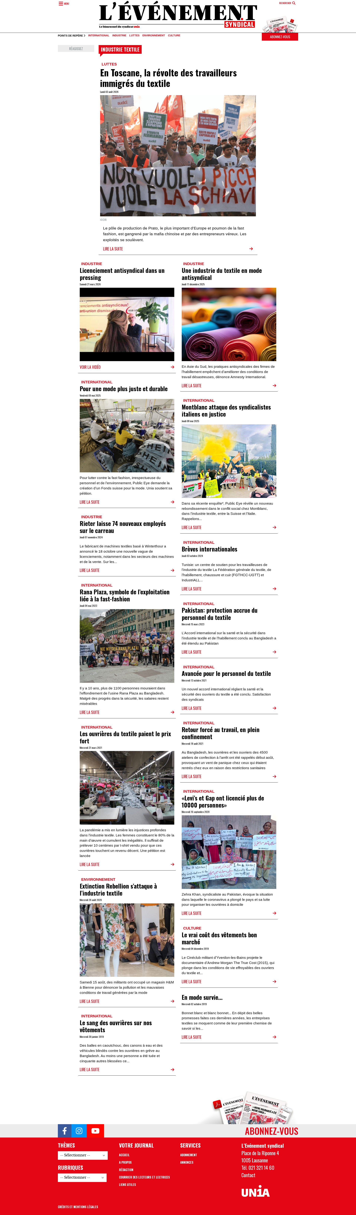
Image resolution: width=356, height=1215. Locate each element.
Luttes (134, 35)
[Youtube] (95, 1131)
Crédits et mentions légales (78, 1207)
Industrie (119, 35)
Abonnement (188, 1155)
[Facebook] (64, 1131)
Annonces (186, 1162)
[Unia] (255, 1191)
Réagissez (76, 48)
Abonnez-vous (280, 36)
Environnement (153, 35)
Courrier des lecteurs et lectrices (144, 1177)
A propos (125, 1162)
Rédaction (126, 1170)
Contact (248, 1175)
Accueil (124, 1155)
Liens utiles (127, 1184)
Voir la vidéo (90, 367)
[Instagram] (79, 1131)
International (98, 35)
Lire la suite (113, 249)
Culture (174, 35)
